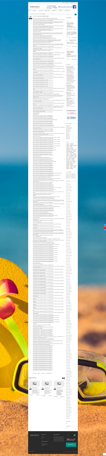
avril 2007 (67, 329)
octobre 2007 (68, 326)
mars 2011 (67, 264)
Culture (67, 126)
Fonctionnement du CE (69, 74)
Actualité (67, 125)
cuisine (67, 152)
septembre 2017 (68, 190)
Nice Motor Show (70, 26)
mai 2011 (67, 261)
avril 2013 (67, 226)
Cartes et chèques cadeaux (70, 86)
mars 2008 (67, 318)
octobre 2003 (68, 392)
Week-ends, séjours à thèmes (71, 106)
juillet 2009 (67, 294)
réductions (68, 165)
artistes (67, 145)
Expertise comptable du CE (70, 75)
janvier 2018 (67, 184)
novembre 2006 (68, 336)
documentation (72, 152)
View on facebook (74, 37)
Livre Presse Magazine (70, 71)
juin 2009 (67, 296)
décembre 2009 (68, 287)
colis (75, 149)
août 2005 (67, 359)
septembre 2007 (68, 327)
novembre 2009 (68, 288)
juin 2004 (67, 380)
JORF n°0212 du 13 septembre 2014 (60, 388)
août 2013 (67, 220)
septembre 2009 (68, 291)
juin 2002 (67, 416)
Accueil (63, 2)
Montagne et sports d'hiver (70, 102)
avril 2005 (67, 365)
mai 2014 (67, 207)
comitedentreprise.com (49, 373)
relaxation (71, 164)
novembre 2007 (68, 324)
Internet (67, 130)
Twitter (43, 438)
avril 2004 (67, 383)
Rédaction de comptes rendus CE (71, 80)
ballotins (75, 145)
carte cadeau (68, 149)
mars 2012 (67, 246)
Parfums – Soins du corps (70, 72)
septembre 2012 (68, 237)
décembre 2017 (68, 186)
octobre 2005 (68, 356)
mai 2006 (67, 345)
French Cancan (72, 155)
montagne (72, 159)
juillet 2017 (67, 193)
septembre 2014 (68, 201)
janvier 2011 (67, 267)
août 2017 (67, 192)
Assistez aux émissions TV (70, 67)
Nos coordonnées (44, 443)
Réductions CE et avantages (70, 73)
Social (67, 136)
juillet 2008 (67, 312)
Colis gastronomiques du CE (70, 88)
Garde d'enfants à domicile (70, 70)
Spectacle (67, 137)
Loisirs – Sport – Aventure (69, 82)
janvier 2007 (67, 333)
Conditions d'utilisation (45, 444)
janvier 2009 (67, 303)
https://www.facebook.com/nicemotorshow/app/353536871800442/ (76, 43)
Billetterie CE (41, 10)
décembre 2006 (68, 335)
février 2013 (67, 229)
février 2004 (67, 386)
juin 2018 (67, 183)
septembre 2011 (68, 255)
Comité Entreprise (70, 23)
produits (68, 164)
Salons (67, 135)
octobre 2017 (68, 189)
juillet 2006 (67, 342)
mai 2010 (67, 279)
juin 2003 (67, 398)
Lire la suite (37, 394)
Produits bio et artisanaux (70, 90)
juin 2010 (67, 278)
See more (72, 34)
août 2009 (67, 293)
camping (72, 148)
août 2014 (67, 202)
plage (73, 162)
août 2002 (67, 413)
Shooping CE (34, 10)
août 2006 (67, 341)
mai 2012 (67, 243)
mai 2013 (67, 225)
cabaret (71, 146)
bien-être (68, 146)
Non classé (67, 134)
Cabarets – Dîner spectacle (70, 94)
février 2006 (67, 350)
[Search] (76, 14)
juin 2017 (67, 195)
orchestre (74, 161)
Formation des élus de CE (70, 76)
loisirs (70, 158)
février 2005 (67, 368)
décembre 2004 (68, 371)
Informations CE (47, 10)
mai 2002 (67, 418)
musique (68, 161)
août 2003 (67, 395)
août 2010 (67, 275)
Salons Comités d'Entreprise (70, 81)
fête (75, 155)
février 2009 (67, 302)
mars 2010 (67, 282)
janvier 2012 (67, 249)
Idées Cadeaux (69, 89)
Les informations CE (72, 2)
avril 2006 (67, 347)
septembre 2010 (68, 273)
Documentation (68, 128)
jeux (67, 158)
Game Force (69, 54)
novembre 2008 (68, 306)
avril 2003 (67, 401)
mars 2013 (67, 228)
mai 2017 (67, 196)
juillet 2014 (67, 204)
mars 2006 (67, 348)
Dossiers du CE (54, 10)
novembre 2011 (68, 252)
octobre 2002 (68, 410)
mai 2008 (67, 315)
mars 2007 (67, 330)
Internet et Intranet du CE (70, 78)
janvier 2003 (67, 406)
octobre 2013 (68, 217)
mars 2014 (67, 210)
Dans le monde (68, 127)
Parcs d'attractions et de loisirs (71, 103)
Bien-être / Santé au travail (70, 68)
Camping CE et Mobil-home (70, 100)
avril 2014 (67, 208)
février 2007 (67, 332)
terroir (74, 167)
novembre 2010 (68, 270)
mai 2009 (67, 297)
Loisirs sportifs (68, 83)
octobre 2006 (68, 338)
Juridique (38, 373)
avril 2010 (67, 281)
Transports (68, 105)
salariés (72, 165)
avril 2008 (67, 317)
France (67, 155)
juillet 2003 (67, 397)
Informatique (67, 129)
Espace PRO (60, 10)
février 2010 (67, 284)
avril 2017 (67, 198)
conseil (74, 151)
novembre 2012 (68, 234)
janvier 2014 (67, 213)
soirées (75, 165)
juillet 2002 (67, 415)
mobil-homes (68, 159)
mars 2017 (67, 199)
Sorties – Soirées (68, 92)
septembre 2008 (68, 309)
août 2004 (67, 377)
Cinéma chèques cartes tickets (71, 69)
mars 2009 (67, 300)
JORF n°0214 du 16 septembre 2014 (35, 388)
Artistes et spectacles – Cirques (71, 93)
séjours (71, 167)
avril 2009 (67, 299)
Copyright (43, 445)
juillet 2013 (67, 222)
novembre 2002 (68, 409)
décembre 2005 (68, 353)
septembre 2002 (68, 412)
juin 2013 (67, 223)
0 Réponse (43, 373)
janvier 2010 (67, 285)
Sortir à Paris (68, 96)
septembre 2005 (68, 357)
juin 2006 (67, 344)
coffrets (72, 149)
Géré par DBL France (31, 451)
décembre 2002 (68, 407)
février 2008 (67, 320)
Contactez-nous (67, 2)
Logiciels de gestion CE (70, 79)
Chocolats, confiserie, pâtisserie (71, 87)
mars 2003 (67, 403)
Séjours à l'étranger (69, 104)
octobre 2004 (68, 374)
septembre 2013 (68, 219)
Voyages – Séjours (68, 97)
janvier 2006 (67, 351)
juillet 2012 (67, 240)
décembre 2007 (68, 323)
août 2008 (67, 311)
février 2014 (67, 211)
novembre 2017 (68, 187)
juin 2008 (67, 314)
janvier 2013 (67, 231)
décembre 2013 (68, 214)
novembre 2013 (68, 216)
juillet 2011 (67, 258)
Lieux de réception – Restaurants (71, 95)
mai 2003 (67, 400)
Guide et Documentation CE (70, 77)
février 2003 (67, 404)
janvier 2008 (67, 321)
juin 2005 (67, 362)
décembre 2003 (68, 389)
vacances (68, 168)
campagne (68, 148)
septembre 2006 (68, 339)
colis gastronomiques (69, 151)
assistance (71, 145)
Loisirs (67, 133)
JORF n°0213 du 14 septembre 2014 (47, 388)
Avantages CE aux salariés (70, 66)
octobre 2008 (68, 308)
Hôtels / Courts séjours (70, 101)
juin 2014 (67, 205)
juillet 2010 (67, 276)
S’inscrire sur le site (69, 451)
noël (70, 161)
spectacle (68, 167)
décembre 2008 (68, 305)
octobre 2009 (68, 290)
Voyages (71, 168)
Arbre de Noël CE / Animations (71, 85)
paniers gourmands (69, 162)
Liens (66, 132)
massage (73, 158)
